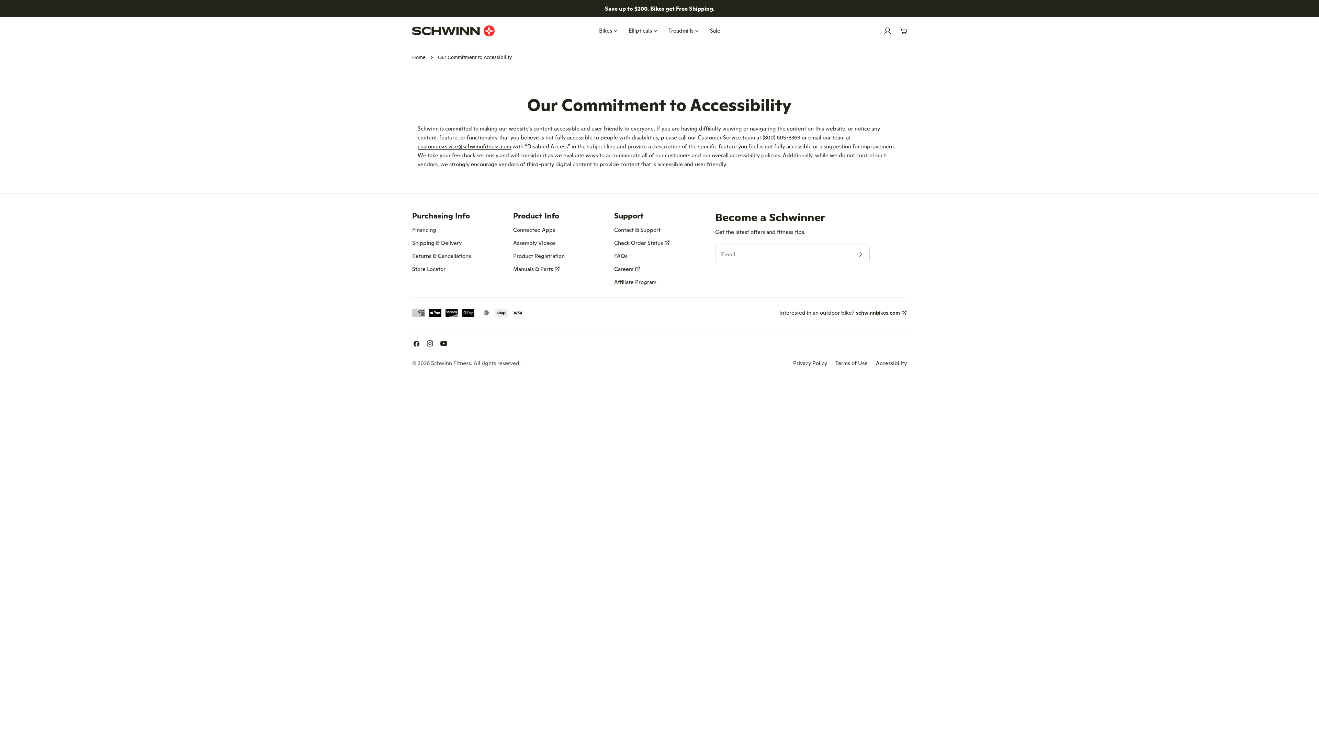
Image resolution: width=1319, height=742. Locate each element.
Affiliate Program (635, 282)
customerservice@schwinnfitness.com (464, 146)
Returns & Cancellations (441, 255)
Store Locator (429, 269)
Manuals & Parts (533, 269)
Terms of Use (851, 363)
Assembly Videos (534, 242)
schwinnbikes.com (878, 313)
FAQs (621, 255)
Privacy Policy (810, 363)
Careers (623, 269)
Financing (424, 229)
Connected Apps (534, 229)
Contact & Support (637, 229)
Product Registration (539, 255)
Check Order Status (638, 242)
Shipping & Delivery (437, 242)
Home (419, 57)
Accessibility (891, 363)
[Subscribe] (860, 254)
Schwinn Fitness (451, 363)
